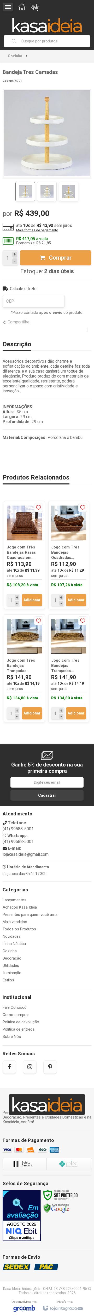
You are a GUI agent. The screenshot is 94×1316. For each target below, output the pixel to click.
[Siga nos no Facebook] (9, 1067)
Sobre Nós (12, 1036)
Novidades (12, 936)
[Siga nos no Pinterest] (50, 1067)
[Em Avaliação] (22, 1215)
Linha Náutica (14, 943)
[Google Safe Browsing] (56, 1208)
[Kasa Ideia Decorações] (47, 22)
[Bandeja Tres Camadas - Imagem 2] (47, 191)
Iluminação (12, 972)
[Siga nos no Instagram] (30, 1067)
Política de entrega (18, 1029)
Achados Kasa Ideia (20, 907)
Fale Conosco (15, 1007)
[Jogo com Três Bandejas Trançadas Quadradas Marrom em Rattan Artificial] (69, 668)
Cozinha (15, 56)
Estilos (8, 980)
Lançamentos (14, 900)
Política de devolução (21, 1022)
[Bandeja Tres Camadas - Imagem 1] (25, 191)
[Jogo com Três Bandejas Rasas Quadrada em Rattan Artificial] (24, 555)
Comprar (60, 257)
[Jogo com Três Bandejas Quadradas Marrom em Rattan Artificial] (69, 555)
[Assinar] (47, 795)
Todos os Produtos (19, 929)
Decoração (12, 958)
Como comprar (16, 1014)
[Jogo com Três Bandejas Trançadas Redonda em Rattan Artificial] (24, 668)
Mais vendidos (15, 921)
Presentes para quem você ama (30, 914)
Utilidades (11, 965)
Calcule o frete (23, 288)
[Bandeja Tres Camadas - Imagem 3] (68, 191)
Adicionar (32, 600)
